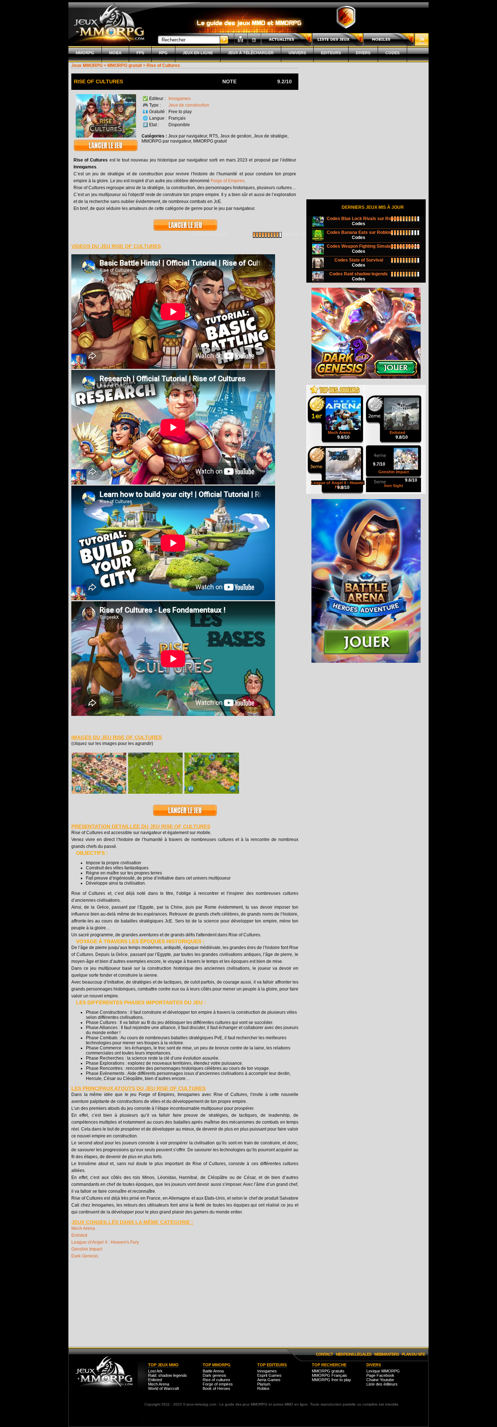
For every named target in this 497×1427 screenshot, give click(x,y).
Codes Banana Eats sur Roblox (359, 232)
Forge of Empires (227, 180)
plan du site (413, 1354)
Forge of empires (218, 1384)
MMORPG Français (329, 1375)
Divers (363, 53)
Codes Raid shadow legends (358, 273)
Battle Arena (213, 1371)
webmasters (386, 1354)
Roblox (263, 1388)
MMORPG (85, 53)
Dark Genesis (84, 1256)
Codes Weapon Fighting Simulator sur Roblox (373, 246)
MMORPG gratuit (124, 65)
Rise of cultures (216, 1380)
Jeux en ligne (198, 53)
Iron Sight (393, 485)
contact (324, 1354)
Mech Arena (83, 1228)
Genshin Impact (86, 1249)
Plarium (263, 1384)
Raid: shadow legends (167, 1375)
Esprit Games (269, 1375)
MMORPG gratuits (328, 1371)
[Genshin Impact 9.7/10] (394, 449)
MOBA (115, 53)
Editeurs (331, 53)
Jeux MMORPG (87, 65)
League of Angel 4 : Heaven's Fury (105, 1242)
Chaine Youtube (380, 1380)
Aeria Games (269, 1380)
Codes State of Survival (358, 260)
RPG (163, 53)
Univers (297, 53)
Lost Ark (155, 1371)
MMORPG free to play (331, 1380)
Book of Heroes (216, 1388)
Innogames (179, 98)
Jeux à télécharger (251, 53)
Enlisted (79, 1235)
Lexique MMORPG (383, 1371)
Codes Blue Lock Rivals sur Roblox (363, 218)
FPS (140, 53)
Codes (392, 53)
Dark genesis (214, 1375)
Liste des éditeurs (382, 1384)
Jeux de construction (188, 105)
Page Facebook (380, 1375)
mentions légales (353, 1354)
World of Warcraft (163, 1388)
